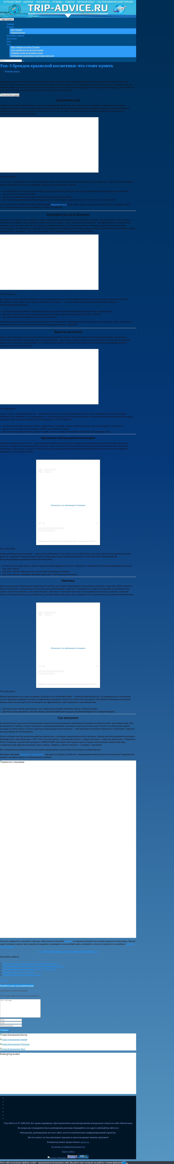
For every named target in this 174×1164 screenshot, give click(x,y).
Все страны (16, 30)
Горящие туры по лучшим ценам (27, 53)
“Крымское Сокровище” (32, 754)
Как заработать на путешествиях (27, 50)
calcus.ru (84, 1142)
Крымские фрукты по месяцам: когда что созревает (28, 969)
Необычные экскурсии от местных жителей (32, 56)
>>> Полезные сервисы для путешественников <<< (68, 951)
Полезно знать (12, 71)
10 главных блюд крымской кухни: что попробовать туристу (33, 966)
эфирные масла (59, 204)
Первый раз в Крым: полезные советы (21, 975)
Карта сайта (68, 1151)
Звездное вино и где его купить (18, 972)
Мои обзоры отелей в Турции (25, 47)
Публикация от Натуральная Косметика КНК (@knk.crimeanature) (63, 541)
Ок (124, 1163)
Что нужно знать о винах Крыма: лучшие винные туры (30, 963)
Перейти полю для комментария (17, 985)
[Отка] (127, 1163)
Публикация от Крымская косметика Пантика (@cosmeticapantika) (63, 684)
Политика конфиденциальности (68, 1147)
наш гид (68, 941)
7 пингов (4, 980)
